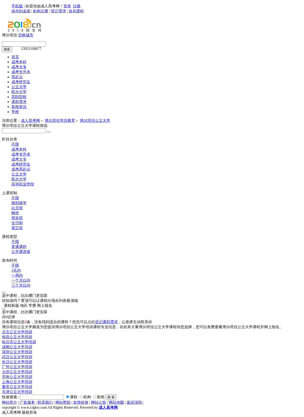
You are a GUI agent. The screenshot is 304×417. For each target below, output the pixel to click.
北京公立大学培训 (17, 332)
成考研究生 (20, 164)
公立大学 (19, 174)
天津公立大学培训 (17, 392)
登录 (67, 6)
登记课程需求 (106, 322)
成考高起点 (20, 169)
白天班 (17, 208)
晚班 (15, 213)
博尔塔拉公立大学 (95, 120)
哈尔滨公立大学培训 (19, 342)
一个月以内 (20, 280)
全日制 (17, 223)
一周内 (17, 275)
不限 (15, 144)
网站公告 (98, 402)
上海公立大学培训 (17, 382)
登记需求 (58, 11)
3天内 (16, 270)
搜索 (7, 49)
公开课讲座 (20, 252)
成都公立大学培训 (17, 347)
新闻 (100, 397)
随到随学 (19, 203)
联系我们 (45, 402)
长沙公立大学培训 (17, 362)
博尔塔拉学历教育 (60, 120)
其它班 (17, 228)
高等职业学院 (22, 184)
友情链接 (80, 402)
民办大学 (19, 179)
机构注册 (40, 11)
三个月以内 (20, 285)
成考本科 (19, 149)
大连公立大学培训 (17, 372)
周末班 (17, 218)
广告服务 (27, 402)
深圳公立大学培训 (17, 352)
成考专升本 (20, 154)
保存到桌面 (20, 11)
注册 (77, 6)
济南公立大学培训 (17, 377)
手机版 (17, 6)
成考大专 (19, 159)
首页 (15, 57)
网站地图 (116, 402)
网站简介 (9, 402)
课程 (73, 397)
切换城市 (25, 35)
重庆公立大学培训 (17, 387)
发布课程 (76, 11)
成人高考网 (30, 120)
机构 (87, 397)
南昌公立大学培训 (17, 337)
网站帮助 (63, 402)
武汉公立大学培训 (17, 357)
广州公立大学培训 (17, 367)
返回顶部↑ (135, 402)
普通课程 (19, 247)
